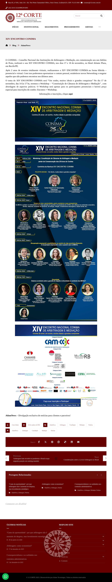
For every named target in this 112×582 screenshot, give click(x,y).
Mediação (82, 425)
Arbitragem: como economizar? (19, 546)
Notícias (90, 425)
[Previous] (97, 475)
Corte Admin (15, 425)
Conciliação (73, 425)
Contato (64, 561)
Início (63, 532)
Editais (64, 549)
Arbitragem (63, 425)
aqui (71, 94)
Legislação (65, 553)
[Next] (101, 475)
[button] (101, 16)
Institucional (66, 536)
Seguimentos (66, 541)
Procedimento (66, 545)
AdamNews (53, 425)
